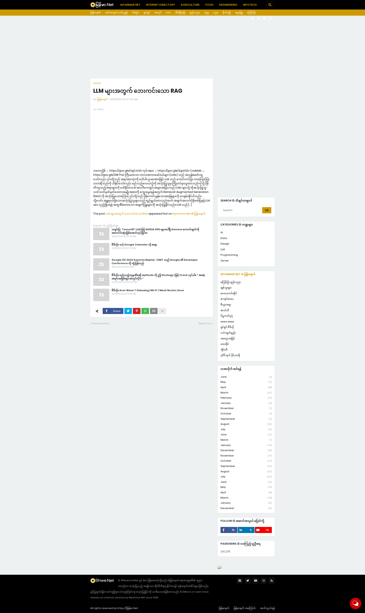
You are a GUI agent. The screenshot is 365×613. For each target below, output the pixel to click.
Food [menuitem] (209, 5)
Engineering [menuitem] (228, 5)
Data (224, 238)
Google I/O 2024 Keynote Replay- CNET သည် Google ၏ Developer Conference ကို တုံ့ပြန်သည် (155, 261)
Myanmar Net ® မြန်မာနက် (188, 214)
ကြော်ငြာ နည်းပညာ (231, 282)
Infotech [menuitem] (250, 5)
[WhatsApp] (145, 311)
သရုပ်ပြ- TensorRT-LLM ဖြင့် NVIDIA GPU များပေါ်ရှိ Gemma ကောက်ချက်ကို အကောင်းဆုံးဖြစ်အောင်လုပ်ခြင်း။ (155, 231)
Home (97, 83)
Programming (229, 255)
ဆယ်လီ (225, 310)
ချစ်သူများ (226, 287)
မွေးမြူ (239, 12)
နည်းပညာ (195, 12)
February (246, 398)
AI (222, 232)
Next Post (205, 323)
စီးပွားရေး (226, 304)
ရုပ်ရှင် (147, 12)
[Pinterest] (136, 311)
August (246, 424)
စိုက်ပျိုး (227, 12)
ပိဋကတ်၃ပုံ (227, 316)
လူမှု (206, 12)
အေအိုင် (225, 344)
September (246, 419)
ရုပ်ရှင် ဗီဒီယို (227, 327)
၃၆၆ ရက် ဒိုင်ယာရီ (230, 355)
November (246, 408)
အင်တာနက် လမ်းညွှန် (116, 12)
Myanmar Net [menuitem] (130, 5)
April (246, 387)
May (246, 382)
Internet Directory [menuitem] (160, 5)
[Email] (154, 311)
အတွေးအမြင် (228, 338)
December (246, 450)
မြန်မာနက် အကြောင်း (245, 608)
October (246, 413)
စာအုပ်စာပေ (227, 299)
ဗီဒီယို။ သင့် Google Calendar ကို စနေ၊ (134, 244)
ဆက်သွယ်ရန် (267, 608)
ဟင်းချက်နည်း (228, 333)
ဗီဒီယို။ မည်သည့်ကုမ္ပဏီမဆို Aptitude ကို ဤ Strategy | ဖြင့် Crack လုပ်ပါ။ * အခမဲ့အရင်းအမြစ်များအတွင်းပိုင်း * (158, 276)
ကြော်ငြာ (251, 12)
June (246, 377)
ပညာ (215, 12)
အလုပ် (158, 12)
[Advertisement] (182, 47)
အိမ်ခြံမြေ (180, 12)
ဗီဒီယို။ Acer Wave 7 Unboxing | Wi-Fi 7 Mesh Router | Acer (148, 290)
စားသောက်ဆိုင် (229, 293)
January (246, 403)
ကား (168, 12)
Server (225, 260)
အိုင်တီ (224, 350)
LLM (223, 249)
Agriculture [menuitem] (190, 5)
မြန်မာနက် (95, 12)
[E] (220, 568)
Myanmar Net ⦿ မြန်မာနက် (238, 274)
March (246, 392)
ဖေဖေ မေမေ (227, 321)
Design (225, 243)
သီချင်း (135, 12)
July (246, 429)
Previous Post (100, 323)
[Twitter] (128, 311)
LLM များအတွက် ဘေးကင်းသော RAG (127, 214)
